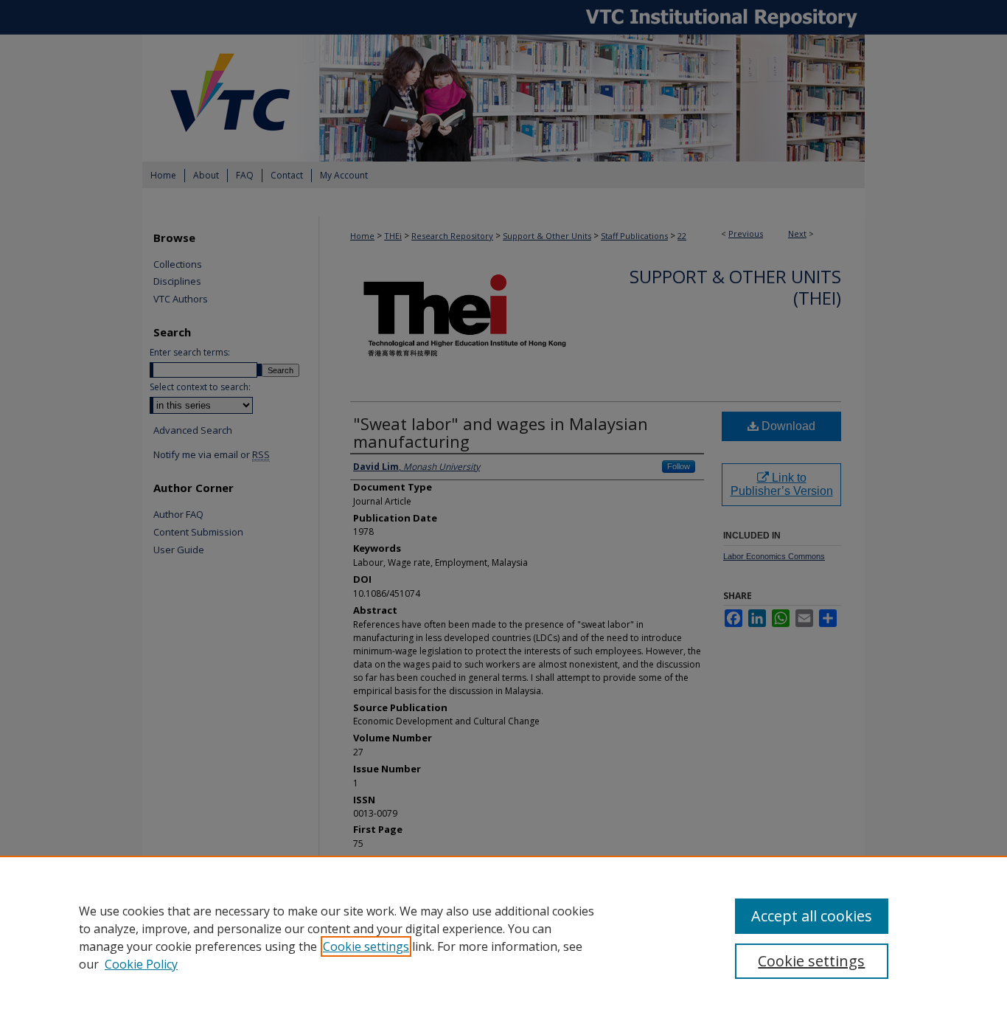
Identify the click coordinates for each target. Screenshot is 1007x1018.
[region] (503, 937)
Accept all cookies (811, 916)
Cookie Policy (141, 964)
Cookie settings (366, 946)
